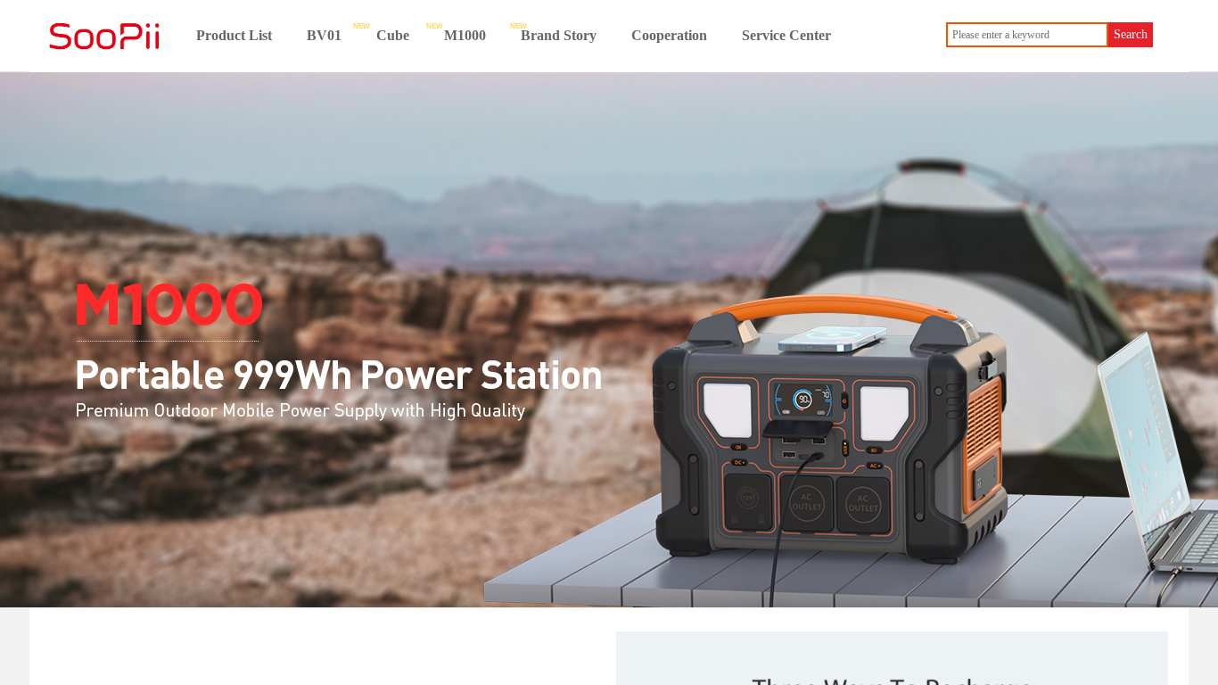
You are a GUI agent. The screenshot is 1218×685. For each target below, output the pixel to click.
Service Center (786, 35)
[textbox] (1027, 34)
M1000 (465, 35)
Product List (234, 35)
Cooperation (669, 35)
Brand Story (559, 35)
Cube (392, 35)
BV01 (324, 35)
